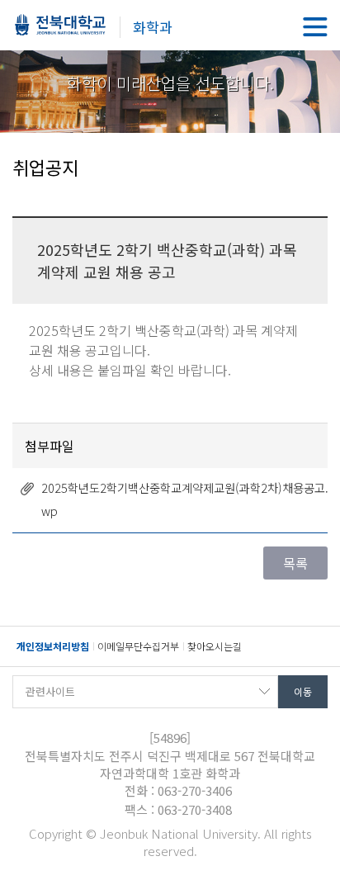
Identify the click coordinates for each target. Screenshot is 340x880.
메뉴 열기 (315, 27)
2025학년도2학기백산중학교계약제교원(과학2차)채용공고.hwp (188, 499)
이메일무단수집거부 (138, 646)
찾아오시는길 (214, 646)
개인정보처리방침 (53, 646)
